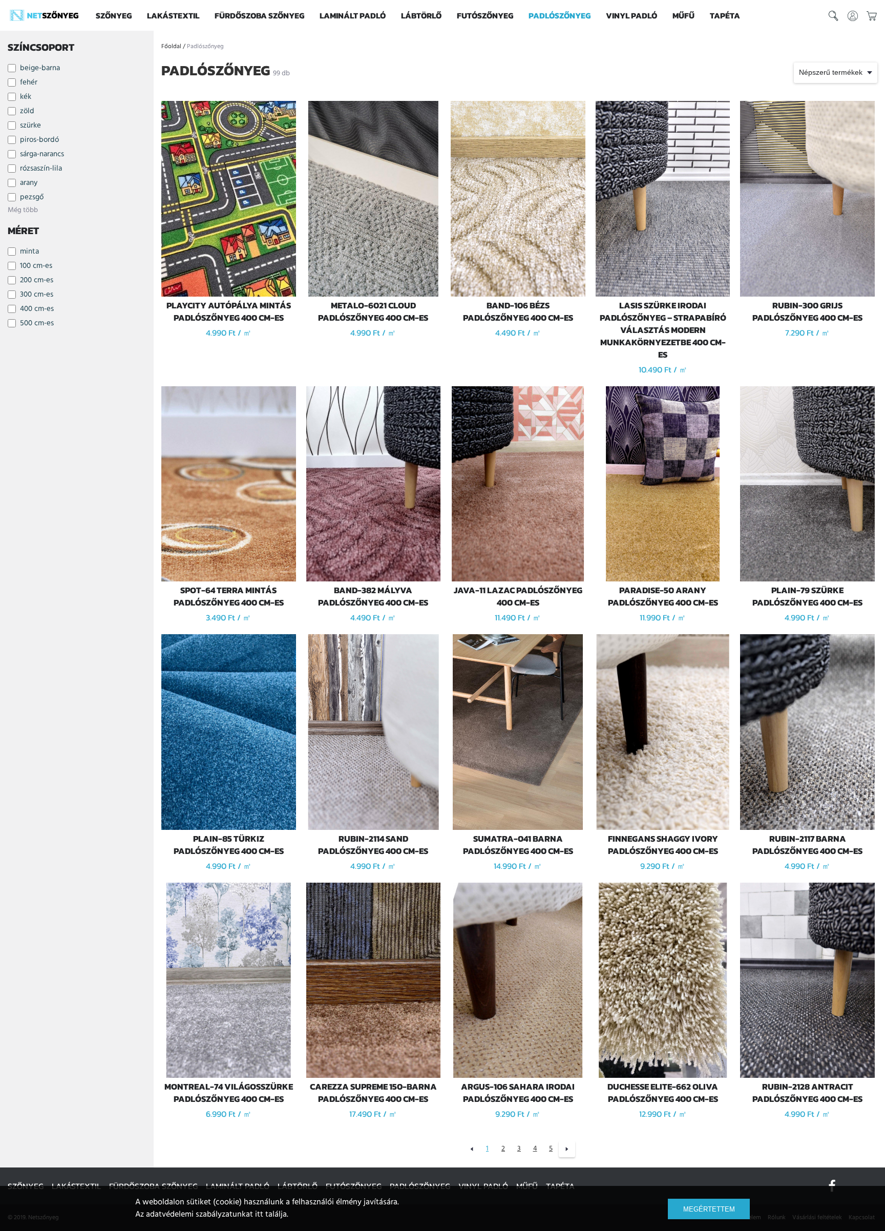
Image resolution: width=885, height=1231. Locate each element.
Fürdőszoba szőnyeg (259, 15)
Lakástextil (173, 15)
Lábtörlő (421, 15)
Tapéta (725, 15)
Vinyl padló (631, 15)
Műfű (683, 15)
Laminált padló (353, 15)
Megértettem (709, 1209)
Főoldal (171, 46)
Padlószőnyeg (560, 15)
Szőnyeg (114, 15)
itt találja (271, 1214)
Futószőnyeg (485, 15)
